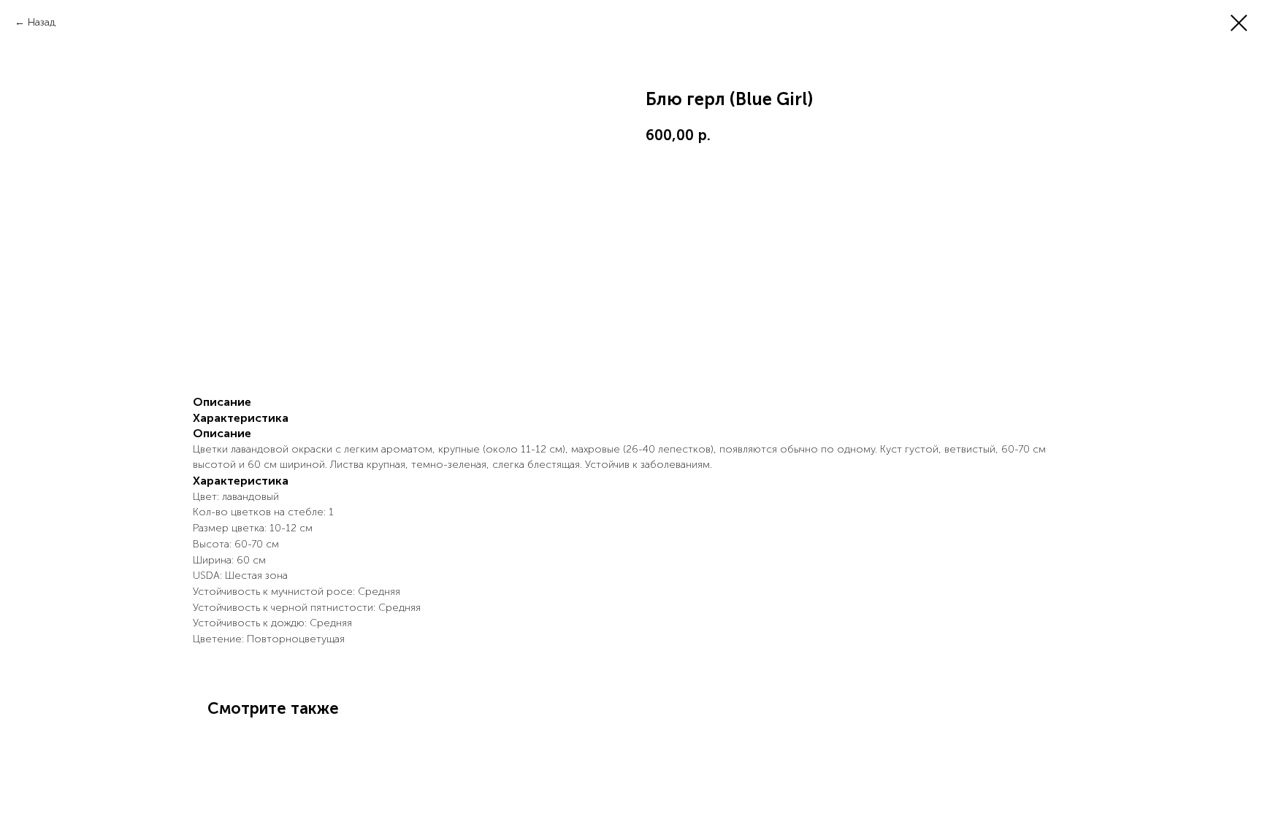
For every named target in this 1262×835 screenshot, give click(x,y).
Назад (42, 22)
